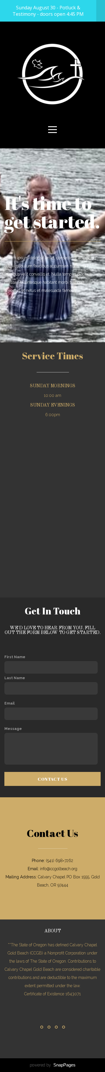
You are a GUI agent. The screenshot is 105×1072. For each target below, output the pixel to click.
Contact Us (52, 779)
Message (13, 728)
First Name (14, 657)
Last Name (14, 678)
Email (9, 703)
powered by (53, 1065)
